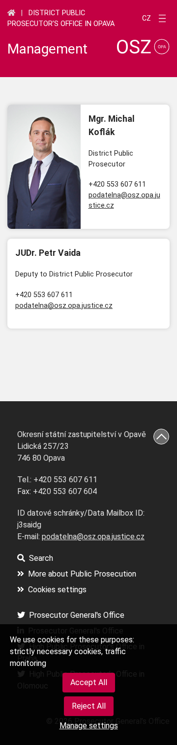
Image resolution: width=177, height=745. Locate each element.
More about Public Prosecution (82, 574)
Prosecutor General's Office (76, 615)
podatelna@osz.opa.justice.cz (64, 306)
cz (146, 19)
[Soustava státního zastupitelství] (11, 12)
